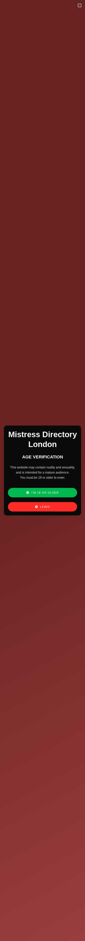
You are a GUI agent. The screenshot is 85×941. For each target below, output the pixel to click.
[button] (79, 5)
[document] (42, 470)
